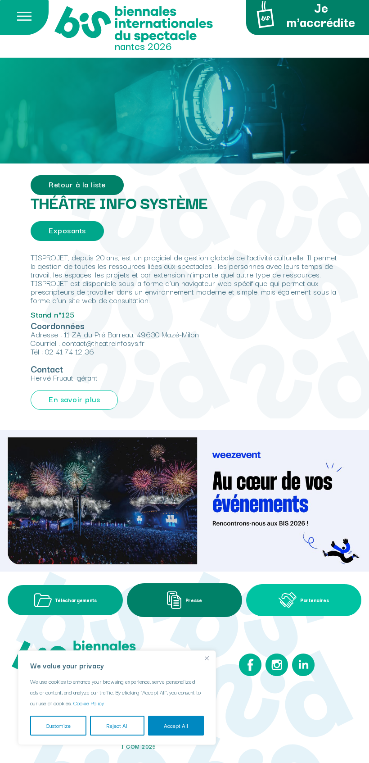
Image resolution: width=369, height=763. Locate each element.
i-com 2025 (139, 746)
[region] (117, 697)
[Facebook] (250, 667)
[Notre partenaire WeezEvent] (184, 501)
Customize (58, 725)
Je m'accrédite (321, 16)
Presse (193, 600)
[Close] (206, 658)
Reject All (117, 725)
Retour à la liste (77, 184)
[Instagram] (277, 667)
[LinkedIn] (303, 667)
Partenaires (314, 600)
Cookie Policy (88, 703)
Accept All (176, 725)
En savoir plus (74, 399)
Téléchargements (75, 600)
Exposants (67, 230)
